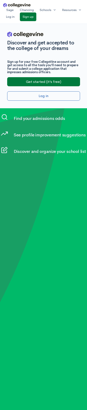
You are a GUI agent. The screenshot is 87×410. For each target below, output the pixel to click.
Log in (10, 17)
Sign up (28, 17)
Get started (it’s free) (43, 82)
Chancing (27, 10)
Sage (10, 10)
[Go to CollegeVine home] (17, 5)
